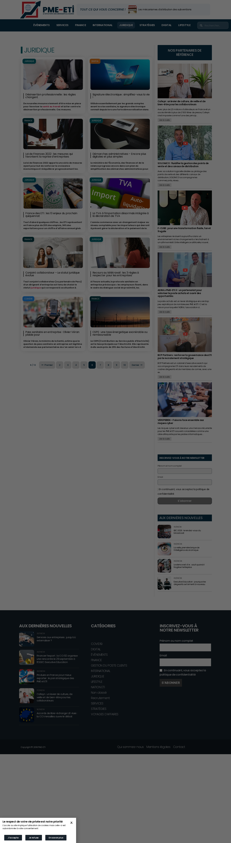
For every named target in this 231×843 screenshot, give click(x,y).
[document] (115, 421)
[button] (71, 822)
